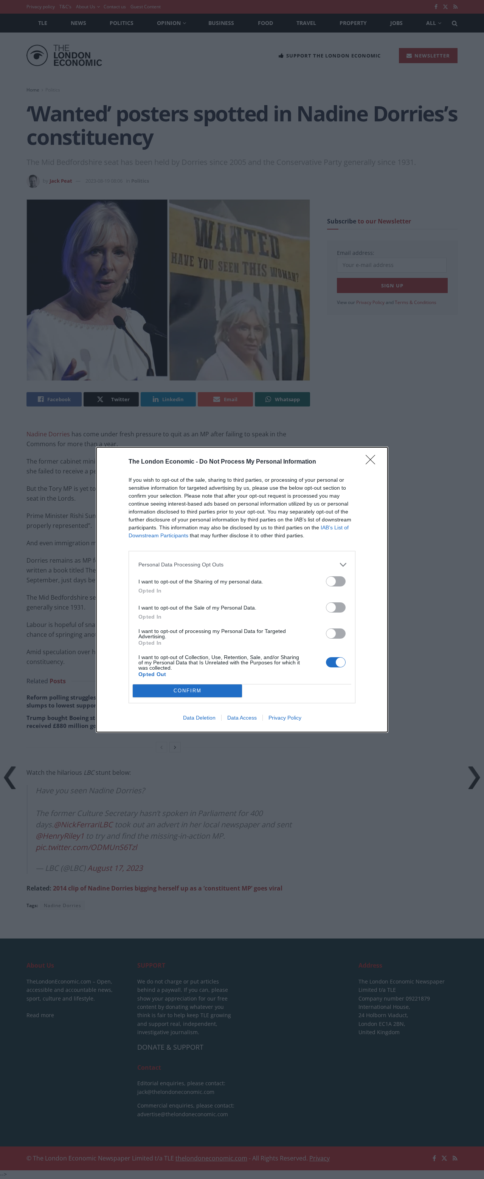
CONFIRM (188, 690)
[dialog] (242, 589)
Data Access (242, 718)
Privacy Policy (284, 718)
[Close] (373, 462)
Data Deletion (199, 718)
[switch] (336, 581)
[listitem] (242, 565)
